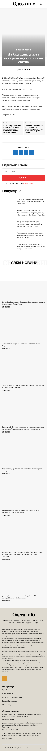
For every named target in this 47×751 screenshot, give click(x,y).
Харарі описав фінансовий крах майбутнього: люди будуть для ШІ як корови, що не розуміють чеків (29, 224)
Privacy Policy (28, 183)
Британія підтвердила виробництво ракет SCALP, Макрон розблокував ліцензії (20, 511)
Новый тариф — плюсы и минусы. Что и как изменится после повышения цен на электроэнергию (12, 129)
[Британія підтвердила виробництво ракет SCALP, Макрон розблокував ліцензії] (23, 493)
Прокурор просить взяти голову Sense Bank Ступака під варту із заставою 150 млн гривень (30, 201)
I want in (22, 178)
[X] (21, 152)
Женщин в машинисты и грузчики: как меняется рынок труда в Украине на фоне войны (34, 129)
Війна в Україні (6, 730)
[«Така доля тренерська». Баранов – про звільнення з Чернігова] (23, 326)
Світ (3, 738)
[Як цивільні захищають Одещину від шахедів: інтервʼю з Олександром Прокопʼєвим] (23, 284)
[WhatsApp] (31, 152)
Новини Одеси (23, 50)
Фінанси (4, 719)
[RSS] (4, 678)
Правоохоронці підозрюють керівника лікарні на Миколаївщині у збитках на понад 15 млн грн (30, 235)
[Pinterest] (26, 152)
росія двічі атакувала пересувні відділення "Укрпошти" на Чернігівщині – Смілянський (22, 597)
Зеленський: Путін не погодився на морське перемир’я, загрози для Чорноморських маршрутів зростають (23, 428)
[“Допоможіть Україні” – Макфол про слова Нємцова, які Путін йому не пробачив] (23, 367)
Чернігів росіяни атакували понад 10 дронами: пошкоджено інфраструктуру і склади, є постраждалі (31, 246)
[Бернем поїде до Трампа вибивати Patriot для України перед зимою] (23, 451)
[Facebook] (15, 152)
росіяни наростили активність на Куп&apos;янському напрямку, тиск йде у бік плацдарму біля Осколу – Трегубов (31, 213)
